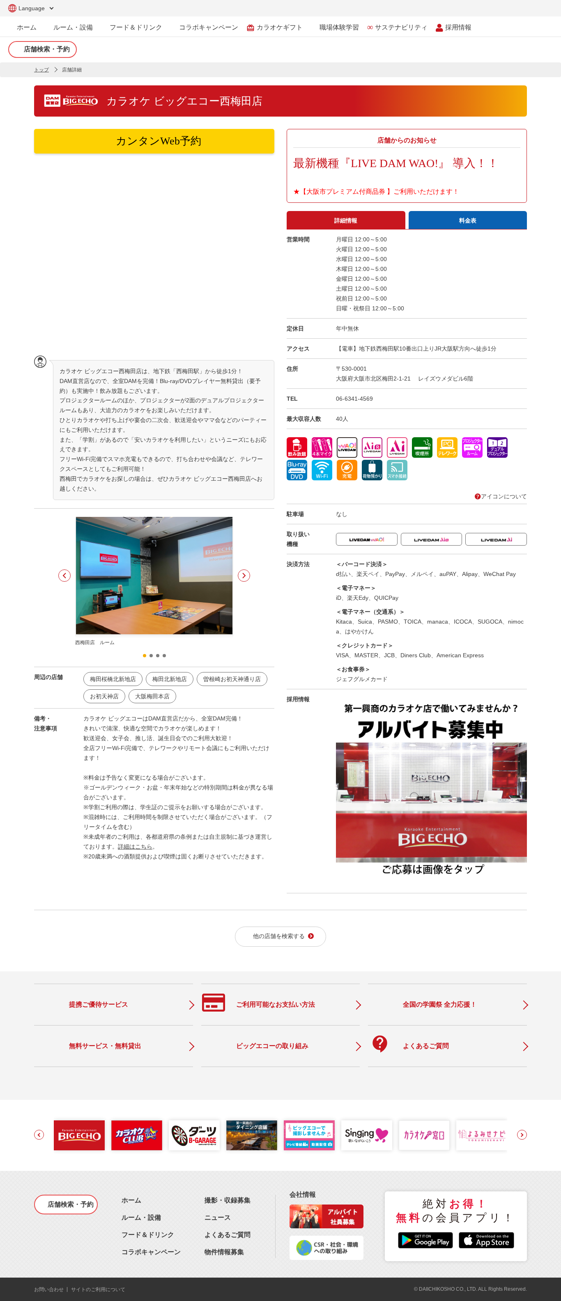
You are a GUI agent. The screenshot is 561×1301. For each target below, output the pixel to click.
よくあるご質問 (228, 1234)
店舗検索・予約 (47, 49)
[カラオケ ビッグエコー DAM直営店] (79, 1135)
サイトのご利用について (98, 1289)
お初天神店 (104, 696)
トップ (41, 70)
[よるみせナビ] (481, 1135)
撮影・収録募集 (228, 1200)
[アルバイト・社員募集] (326, 1226)
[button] (64, 575)
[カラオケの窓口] (424, 1135)
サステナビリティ (401, 27)
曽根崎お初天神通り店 (232, 679)
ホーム (27, 27)
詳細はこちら (135, 846)
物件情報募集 (224, 1251)
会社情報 (303, 1194)
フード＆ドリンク (136, 27)
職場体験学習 (339, 27)
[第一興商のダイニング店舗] (251, 1135)
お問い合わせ (49, 1289)
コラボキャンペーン (208, 27)
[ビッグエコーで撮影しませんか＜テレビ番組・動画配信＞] (309, 1135)
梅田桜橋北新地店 (113, 679)
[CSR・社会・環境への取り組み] (326, 1257)
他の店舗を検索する (279, 936)
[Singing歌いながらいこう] (366, 1135)
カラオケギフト (274, 28)
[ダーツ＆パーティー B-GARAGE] (194, 1135)
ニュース (218, 1217)
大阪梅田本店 (152, 696)
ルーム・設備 (73, 27)
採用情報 (458, 27)
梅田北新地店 (169, 679)
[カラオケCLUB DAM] (136, 1135)
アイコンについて (504, 496)
